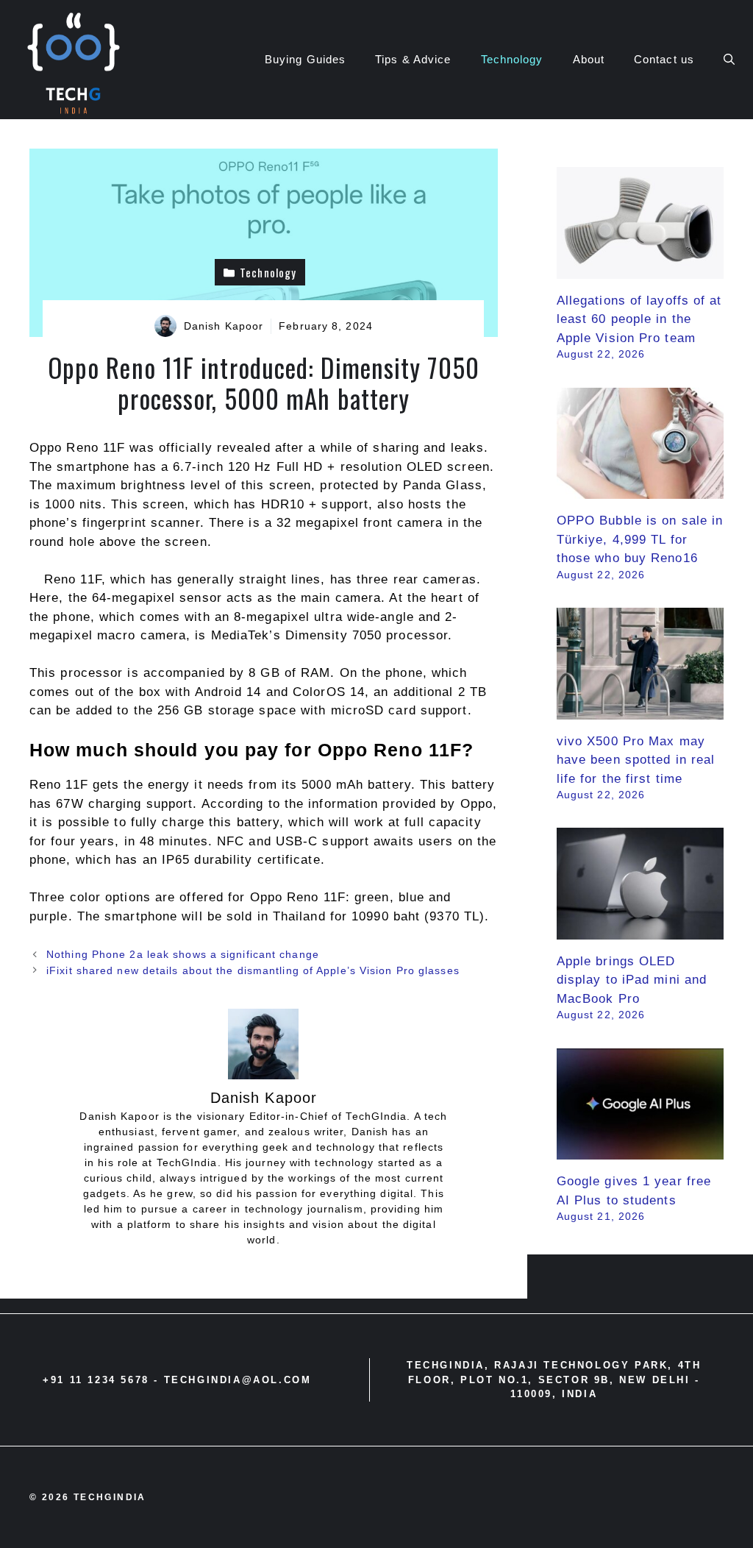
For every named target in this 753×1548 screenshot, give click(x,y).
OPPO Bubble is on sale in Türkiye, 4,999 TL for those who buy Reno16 (640, 539)
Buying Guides (305, 59)
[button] (729, 60)
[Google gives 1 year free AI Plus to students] (640, 1150)
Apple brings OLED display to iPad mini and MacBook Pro (632, 980)
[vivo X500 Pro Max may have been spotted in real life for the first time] (640, 710)
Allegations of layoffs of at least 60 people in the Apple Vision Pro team (639, 319)
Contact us (664, 59)
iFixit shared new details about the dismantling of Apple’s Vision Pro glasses (253, 970)
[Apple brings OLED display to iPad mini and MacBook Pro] (640, 930)
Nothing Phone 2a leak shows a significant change (182, 954)
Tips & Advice (413, 59)
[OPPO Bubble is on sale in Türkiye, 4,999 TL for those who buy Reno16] (640, 490)
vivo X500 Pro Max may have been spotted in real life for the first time (636, 760)
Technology (512, 59)
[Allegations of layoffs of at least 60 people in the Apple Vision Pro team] (640, 269)
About (589, 59)
